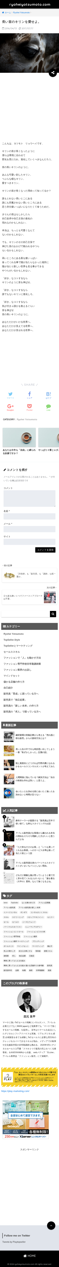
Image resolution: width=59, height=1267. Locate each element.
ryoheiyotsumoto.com (29, 4)
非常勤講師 (40, 970)
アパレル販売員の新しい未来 (29, 908)
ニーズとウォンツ (29, 922)
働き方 (49, 946)
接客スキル (48, 951)
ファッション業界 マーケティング (16, 941)
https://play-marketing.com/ (15, 1091)
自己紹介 (8, 687)
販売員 (49, 966)
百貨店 (31, 956)
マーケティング (38, 946)
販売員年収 (8, 970)
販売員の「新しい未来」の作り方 (21, 705)
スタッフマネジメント (35, 917)
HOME (31, 1255)
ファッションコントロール (13, 932)
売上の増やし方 (9, 951)
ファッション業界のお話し (18, 670)
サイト (7, 536)
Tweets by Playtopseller (14, 1242)
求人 (14, 956)
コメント (8, 488)
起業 (17, 970)
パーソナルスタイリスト (13, 927)
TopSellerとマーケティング (18, 645)
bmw (5, 903)
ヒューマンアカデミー (33, 927)
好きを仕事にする (25, 951)
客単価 (38, 951)
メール (8, 524)
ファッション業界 (30, 937)
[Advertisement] (29, 108)
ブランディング (38, 941)
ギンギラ (23, 912)
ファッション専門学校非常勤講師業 (22, 664)
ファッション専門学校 (12, 937)
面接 (49, 970)
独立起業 (22, 956)
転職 (24, 970)
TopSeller (14, 903)
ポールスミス (9, 946)
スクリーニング (18, 917)
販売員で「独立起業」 (15, 699)
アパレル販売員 (9, 908)
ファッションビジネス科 (36, 932)
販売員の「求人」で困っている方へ (22, 711)
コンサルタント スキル (39, 912)
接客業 (6, 956)
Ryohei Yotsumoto (27, 419)
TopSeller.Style (12, 640)
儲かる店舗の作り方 (14, 682)
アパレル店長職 (44, 903)
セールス (15, 922)
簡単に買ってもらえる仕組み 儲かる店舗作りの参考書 (24, 966)
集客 (31, 970)
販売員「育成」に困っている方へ (21, 693)
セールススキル (12, 652)
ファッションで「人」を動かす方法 (22, 657)
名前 (7, 511)
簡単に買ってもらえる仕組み (14, 961)
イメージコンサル (10, 912)
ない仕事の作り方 (28, 903)
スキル (6, 917)
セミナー (50, 917)
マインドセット (12, 675)
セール (6, 922)
